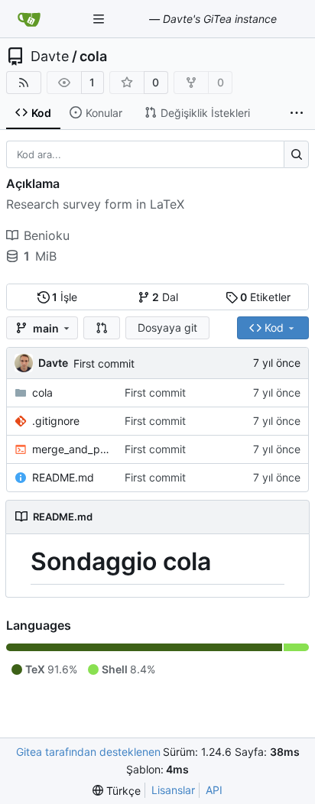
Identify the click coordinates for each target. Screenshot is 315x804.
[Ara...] (296, 154)
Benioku (47, 235)
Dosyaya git (167, 327)
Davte (50, 56)
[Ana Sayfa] (29, 19)
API (214, 789)
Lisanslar (173, 789)
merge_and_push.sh (70, 449)
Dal (165, 296)
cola (93, 56)
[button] (101, 327)
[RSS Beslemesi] (23, 82)
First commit (104, 363)
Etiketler (265, 296)
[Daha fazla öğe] (296, 113)
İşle (64, 296)
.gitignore (56, 420)
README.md (63, 477)
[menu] (117, 790)
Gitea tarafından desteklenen (88, 751)
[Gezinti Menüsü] (100, 18)
